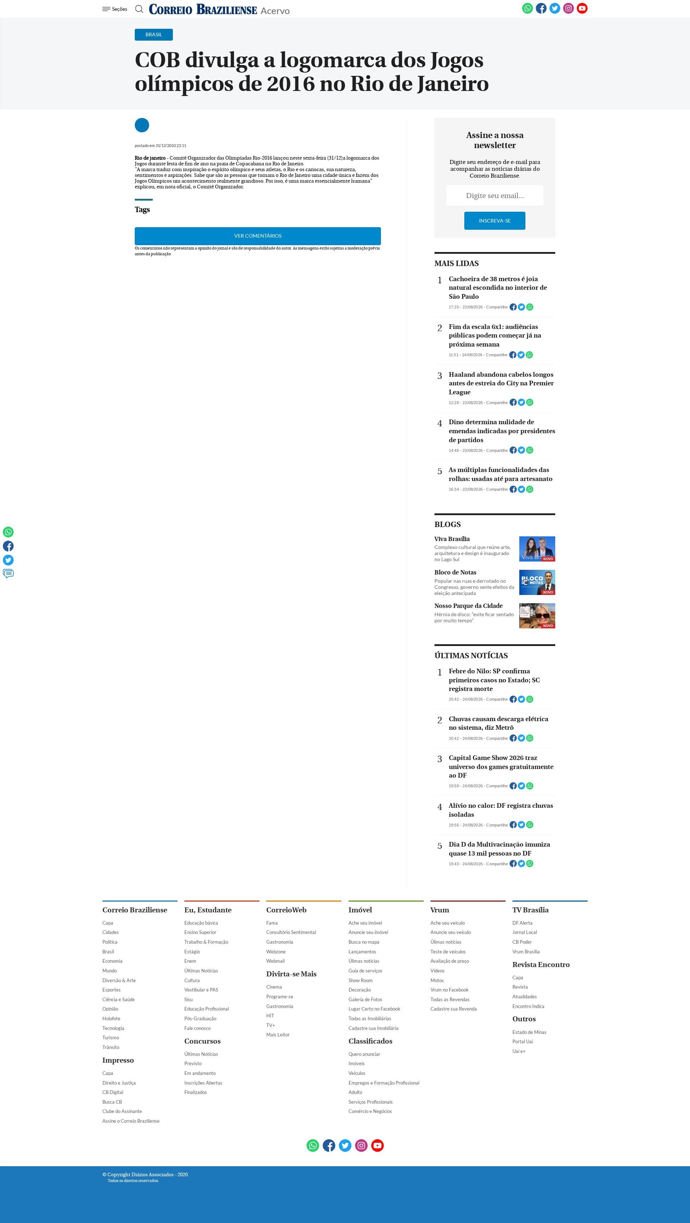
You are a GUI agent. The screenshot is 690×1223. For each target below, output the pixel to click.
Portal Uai (522, 1041)
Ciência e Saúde (118, 999)
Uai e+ (519, 1051)
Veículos (357, 1073)
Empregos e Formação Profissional (384, 1083)
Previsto (193, 1063)
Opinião (110, 1009)
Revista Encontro (541, 965)
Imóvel (360, 910)
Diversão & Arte (119, 980)
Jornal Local (524, 932)
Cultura (192, 980)
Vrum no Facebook (450, 990)
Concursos (202, 1041)
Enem (190, 961)
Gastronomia (279, 942)
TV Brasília (530, 910)
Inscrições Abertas (203, 1083)
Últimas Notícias (201, 971)
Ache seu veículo (448, 923)
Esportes (111, 990)
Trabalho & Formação (206, 942)
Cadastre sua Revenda (454, 1009)
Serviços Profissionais (371, 1102)
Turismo (110, 1037)
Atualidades (524, 996)
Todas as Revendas (450, 999)
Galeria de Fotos (365, 999)
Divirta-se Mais (291, 974)
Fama (272, 923)
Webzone (276, 951)
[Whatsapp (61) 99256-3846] (527, 12)
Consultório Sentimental (291, 932)
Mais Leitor (278, 1035)
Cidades (110, 932)
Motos (437, 980)
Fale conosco (197, 1028)
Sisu (188, 999)
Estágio (192, 951)
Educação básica (201, 923)
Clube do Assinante (122, 1111)
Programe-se (279, 996)
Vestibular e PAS (201, 990)
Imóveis (357, 1063)
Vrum (440, 910)
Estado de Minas (529, 1032)
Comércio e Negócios (370, 1111)
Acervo (275, 10)
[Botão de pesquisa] (137, 9)
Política (110, 942)
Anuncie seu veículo (451, 932)
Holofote (111, 1018)
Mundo (109, 971)
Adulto (355, 1092)
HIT (270, 1015)
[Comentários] (8, 577)
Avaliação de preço (450, 961)
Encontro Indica (528, 1006)
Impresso (118, 1060)
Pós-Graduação (200, 1018)
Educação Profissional (206, 1009)
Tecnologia (113, 1028)
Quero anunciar (364, 1054)
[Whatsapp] (8, 535)
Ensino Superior (200, 932)
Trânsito (110, 1047)
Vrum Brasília (526, 951)
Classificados (370, 1041)
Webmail (275, 961)
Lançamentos (362, 951)
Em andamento (200, 1073)
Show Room (361, 980)
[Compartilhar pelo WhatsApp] (529, 309)
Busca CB (112, 1102)
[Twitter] (8, 563)
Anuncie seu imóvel (368, 932)
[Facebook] (541, 12)
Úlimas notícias (364, 961)
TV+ (270, 1025)
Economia (112, 961)
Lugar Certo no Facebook (374, 1009)
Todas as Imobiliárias (370, 1018)
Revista (520, 987)
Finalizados (195, 1092)
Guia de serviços (365, 971)
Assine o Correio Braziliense (131, 1121)
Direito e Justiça (119, 1083)
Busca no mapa (364, 942)
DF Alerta (522, 923)
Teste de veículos (448, 951)
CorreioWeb (286, 910)
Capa (107, 923)
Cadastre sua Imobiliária (374, 1028)
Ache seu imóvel (365, 923)
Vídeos (438, 971)
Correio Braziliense (134, 910)
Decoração (360, 990)
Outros (524, 1019)
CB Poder (522, 942)
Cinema (274, 987)
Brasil (108, 951)
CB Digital (112, 1092)
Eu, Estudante (207, 910)
